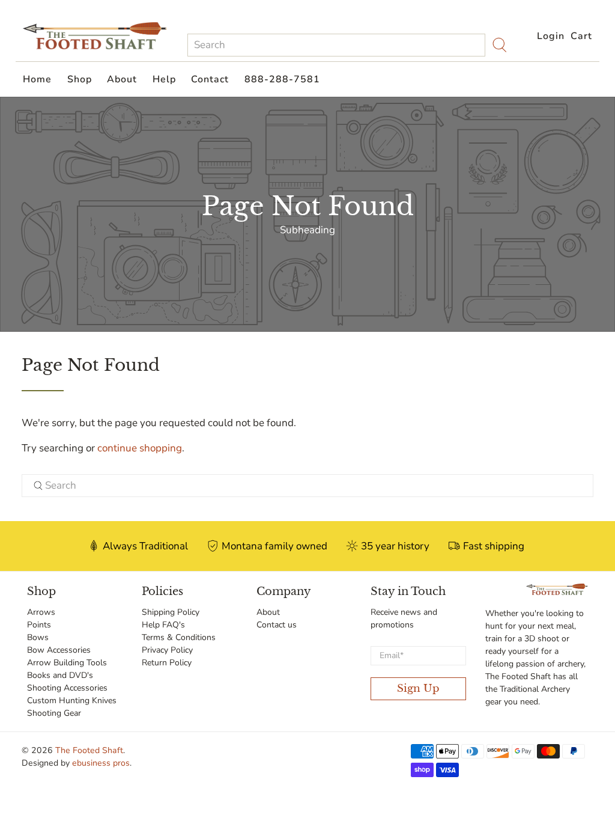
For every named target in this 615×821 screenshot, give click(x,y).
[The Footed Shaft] (95, 35)
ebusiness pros (101, 763)
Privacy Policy (167, 650)
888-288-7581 (282, 79)
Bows (38, 637)
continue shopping (139, 448)
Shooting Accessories (67, 688)
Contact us (276, 624)
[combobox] (336, 45)
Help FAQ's (163, 624)
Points (39, 624)
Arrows (41, 612)
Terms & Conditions (179, 637)
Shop (79, 79)
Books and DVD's (60, 675)
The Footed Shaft (89, 750)
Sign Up (418, 688)
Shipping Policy (170, 612)
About (122, 79)
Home (37, 79)
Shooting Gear (54, 713)
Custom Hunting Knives (72, 700)
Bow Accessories (59, 650)
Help (164, 79)
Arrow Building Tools (67, 662)
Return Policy (167, 662)
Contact (210, 79)
